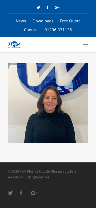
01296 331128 (58, 29)
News (21, 20)
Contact (31, 29)
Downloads (43, 20)
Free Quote (70, 20)
